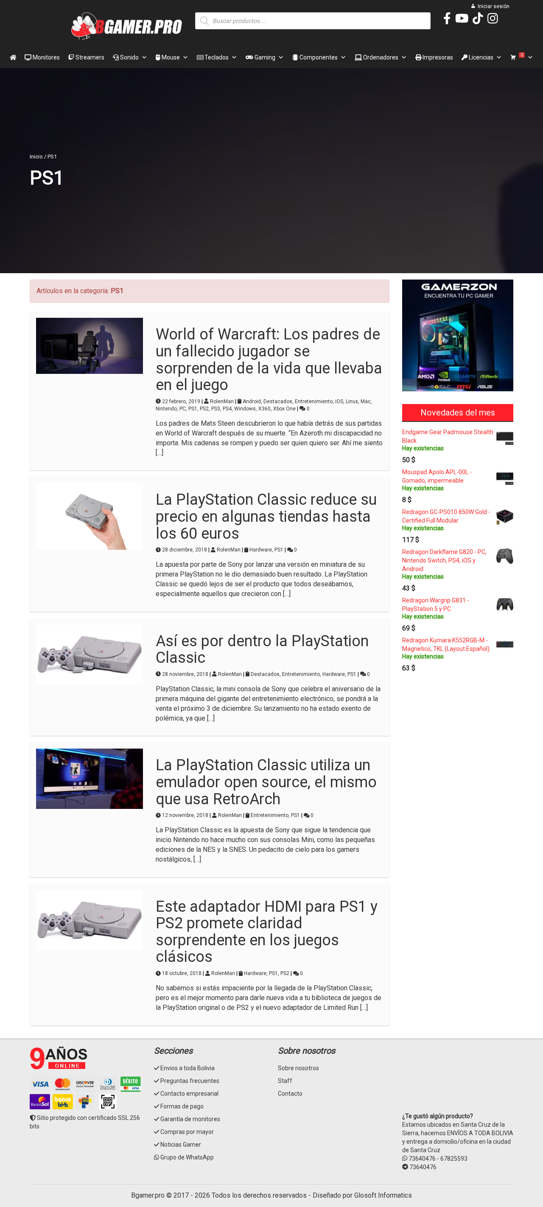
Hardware (260, 550)
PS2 (204, 409)
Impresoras (437, 57)
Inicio (36, 156)
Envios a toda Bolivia (187, 1068)
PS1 (192, 409)
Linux (352, 401)
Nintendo (166, 409)
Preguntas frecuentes (189, 1080)
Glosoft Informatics (383, 1195)
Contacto (290, 1093)
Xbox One (284, 409)
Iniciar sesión (493, 6)
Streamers (89, 57)
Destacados (277, 401)
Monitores (45, 57)
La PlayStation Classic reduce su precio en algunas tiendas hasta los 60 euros (266, 516)
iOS (339, 401)
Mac (366, 401)
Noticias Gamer (180, 1144)
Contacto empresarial (189, 1093)
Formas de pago (182, 1106)
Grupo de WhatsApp (187, 1157)
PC (182, 409)
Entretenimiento (314, 401)
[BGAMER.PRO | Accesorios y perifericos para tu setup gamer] (127, 26)
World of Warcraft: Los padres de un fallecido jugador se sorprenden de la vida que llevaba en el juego (269, 359)
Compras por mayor (187, 1131)
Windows (245, 409)
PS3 (215, 409)
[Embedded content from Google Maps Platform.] (458, 1078)
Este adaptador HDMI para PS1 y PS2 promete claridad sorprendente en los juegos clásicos (267, 932)
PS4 (227, 409)
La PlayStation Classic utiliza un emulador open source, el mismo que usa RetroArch (266, 782)
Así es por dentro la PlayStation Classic (262, 649)
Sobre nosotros (298, 1068)
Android (252, 401)
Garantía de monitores (190, 1119)
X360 (264, 409)
